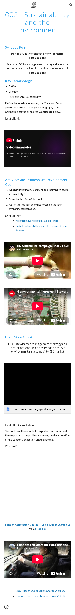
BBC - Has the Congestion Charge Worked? (40, 590)
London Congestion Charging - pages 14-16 (41, 596)
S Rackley (40, 528)
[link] (38, 388)
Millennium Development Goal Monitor (38, 220)
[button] (4, 5)
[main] (38, 22)
